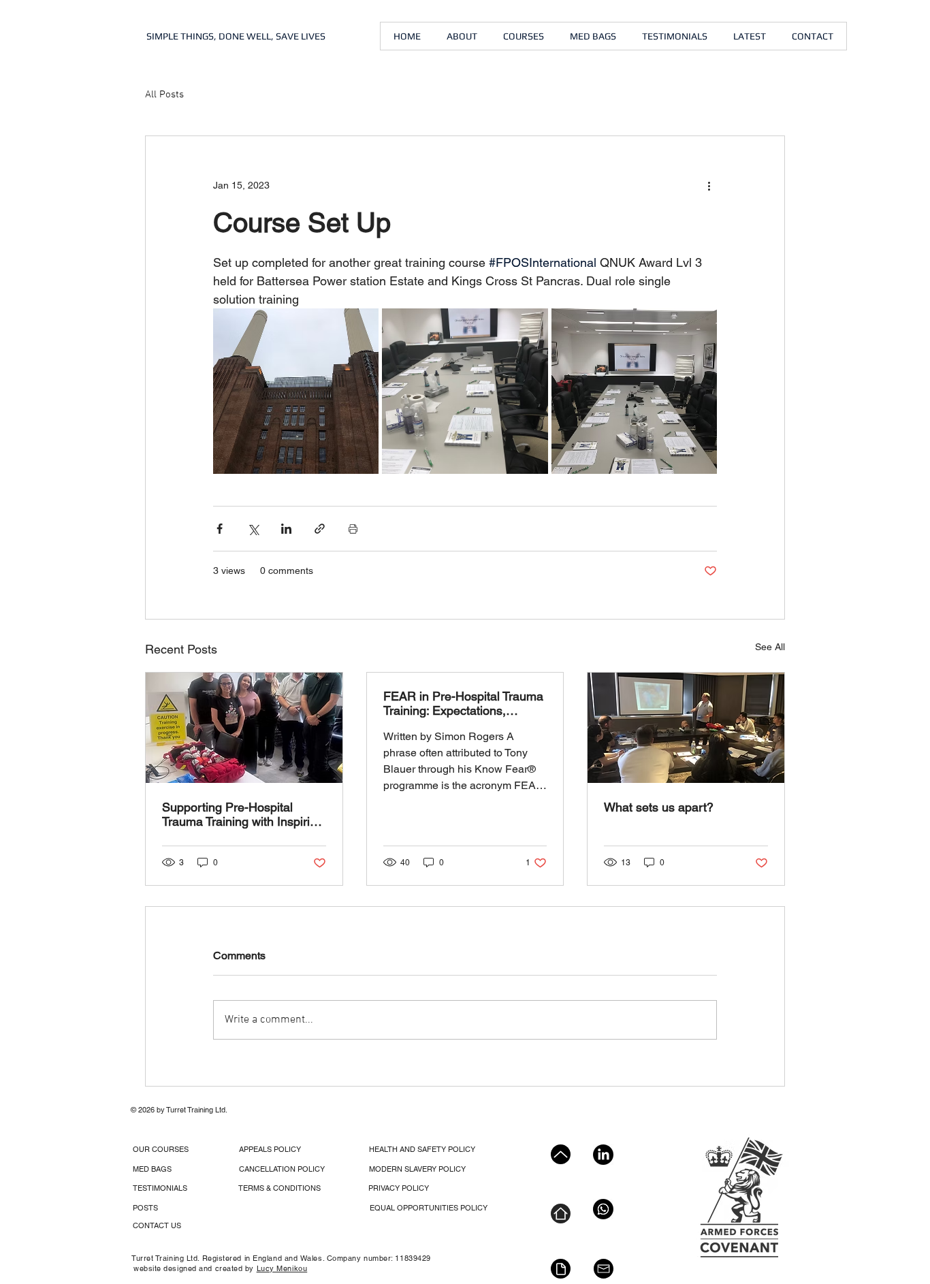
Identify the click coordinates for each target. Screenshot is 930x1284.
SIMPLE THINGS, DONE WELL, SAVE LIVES (235, 36)
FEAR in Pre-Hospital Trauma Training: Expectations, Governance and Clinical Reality (463, 703)
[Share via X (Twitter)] (252, 528)
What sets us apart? (658, 807)
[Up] (561, 1154)
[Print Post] (353, 528)
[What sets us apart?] (686, 728)
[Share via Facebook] (219, 528)
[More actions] (709, 185)
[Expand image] (296, 391)
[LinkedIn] (603, 1154)
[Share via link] (319, 528)
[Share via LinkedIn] (286, 528)
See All (770, 646)
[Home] (561, 1213)
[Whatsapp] (603, 1209)
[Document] (561, 1269)
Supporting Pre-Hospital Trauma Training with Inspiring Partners (242, 814)
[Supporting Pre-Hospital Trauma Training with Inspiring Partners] (244, 728)
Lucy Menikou (282, 1268)
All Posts (164, 95)
